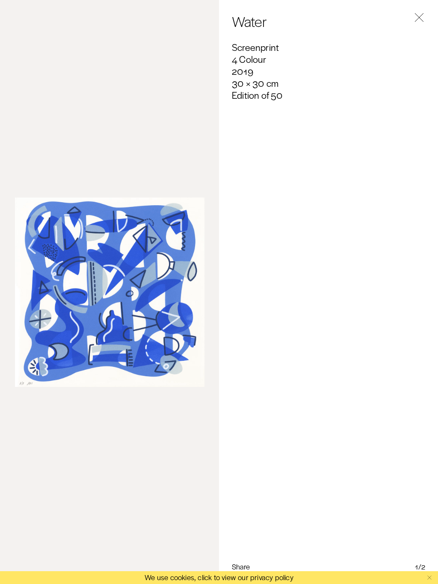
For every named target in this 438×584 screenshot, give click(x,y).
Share (241, 566)
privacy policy (271, 577)
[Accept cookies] (429, 577)
